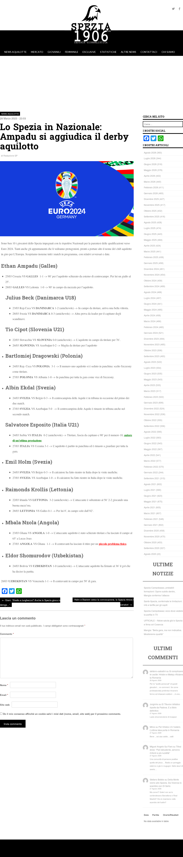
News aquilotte (15, 51)
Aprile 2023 (149, 385)
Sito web (5, 704)
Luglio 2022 (149, 437)
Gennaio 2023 (151, 402)
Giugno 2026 (150, 164)
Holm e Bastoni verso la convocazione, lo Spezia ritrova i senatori (104, 602)
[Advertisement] (91, 83)
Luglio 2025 (149, 228)
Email (4, 695)
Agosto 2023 (150, 361)
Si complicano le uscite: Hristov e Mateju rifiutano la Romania (166, 674)
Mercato (37, 51)
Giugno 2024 (150, 303)
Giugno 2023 (150, 373)
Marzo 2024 (149, 321)
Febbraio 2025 (151, 257)
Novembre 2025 (152, 204)
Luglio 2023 (149, 367)
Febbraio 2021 (151, 518)
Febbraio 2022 (151, 466)
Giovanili (54, 51)
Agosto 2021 (150, 484)
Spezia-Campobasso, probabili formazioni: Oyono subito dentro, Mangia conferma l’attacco (159, 591)
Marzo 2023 (149, 390)
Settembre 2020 (151, 548)
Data (146, 814)
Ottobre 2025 (150, 210)
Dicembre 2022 (151, 408)
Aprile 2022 (149, 455)
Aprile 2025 (149, 245)
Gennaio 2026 (151, 193)
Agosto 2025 (150, 222)
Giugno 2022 (150, 443)
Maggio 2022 (150, 449)
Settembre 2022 (151, 425)
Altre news (128, 51)
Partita (155, 814)
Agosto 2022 (150, 431)
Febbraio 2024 (151, 327)
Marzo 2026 (149, 181)
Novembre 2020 (152, 536)
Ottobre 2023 (150, 350)
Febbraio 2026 (151, 187)
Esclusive (89, 51)
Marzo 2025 (149, 251)
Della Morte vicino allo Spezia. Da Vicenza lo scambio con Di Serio (166, 782)
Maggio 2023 (150, 379)
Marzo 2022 (149, 460)
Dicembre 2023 (151, 338)
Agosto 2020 (150, 553)
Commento (7, 634)
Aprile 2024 (149, 315)
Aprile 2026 (149, 175)
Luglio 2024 (149, 297)
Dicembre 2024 (151, 268)
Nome (4, 685)
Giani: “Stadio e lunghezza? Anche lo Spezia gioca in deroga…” (30, 602)
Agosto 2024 (150, 292)
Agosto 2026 (150, 152)
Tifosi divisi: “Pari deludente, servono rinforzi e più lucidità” (165, 749)
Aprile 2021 (149, 507)
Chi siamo (168, 51)
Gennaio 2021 (151, 524)
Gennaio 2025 (151, 262)
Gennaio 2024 (151, 332)
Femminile (71, 51)
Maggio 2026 (150, 170)
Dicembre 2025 (151, 198)
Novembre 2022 (152, 414)
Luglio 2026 (149, 158)
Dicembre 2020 (151, 530)
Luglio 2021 (149, 489)
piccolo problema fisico (112, 544)
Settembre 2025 (151, 216)
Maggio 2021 (150, 501)
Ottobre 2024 (150, 280)
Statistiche (108, 51)
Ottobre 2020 (150, 542)
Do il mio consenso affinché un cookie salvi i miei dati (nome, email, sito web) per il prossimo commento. (62, 713)
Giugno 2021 (150, 495)
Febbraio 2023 (151, 396)
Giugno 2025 (150, 233)
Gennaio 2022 (151, 472)
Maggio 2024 (150, 309)
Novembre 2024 (152, 274)
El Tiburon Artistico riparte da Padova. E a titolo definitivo (165, 707)
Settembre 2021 (151, 478)
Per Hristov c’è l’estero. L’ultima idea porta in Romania (165, 728)
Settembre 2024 (151, 286)
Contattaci (148, 51)
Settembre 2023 (151, 356)
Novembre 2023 (152, 344)
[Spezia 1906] (91, 46)
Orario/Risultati (170, 814)
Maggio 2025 (150, 239)
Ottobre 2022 (150, 420)
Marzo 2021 (149, 513)
